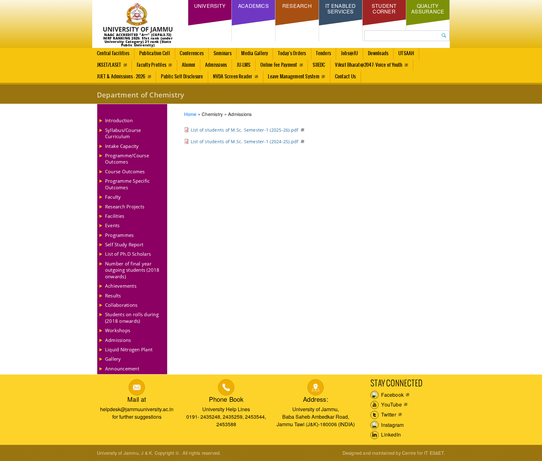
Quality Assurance (427, 8)
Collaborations (121, 305)
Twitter (388, 414)
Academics (253, 5)
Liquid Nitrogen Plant (128, 349)
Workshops (117, 330)
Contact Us (345, 76)
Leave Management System (293, 76)
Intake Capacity (122, 146)
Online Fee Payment (278, 65)
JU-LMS (243, 65)
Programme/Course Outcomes (127, 158)
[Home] (138, 18)
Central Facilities (113, 53)
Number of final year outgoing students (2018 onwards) (132, 270)
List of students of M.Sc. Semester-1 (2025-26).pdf (245, 130)
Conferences (192, 53)
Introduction (119, 120)
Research (297, 5)
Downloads (378, 53)
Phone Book (226, 399)
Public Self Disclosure (182, 76)
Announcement (122, 368)
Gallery (113, 359)
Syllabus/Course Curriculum (123, 133)
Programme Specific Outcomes (127, 184)
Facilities (114, 216)
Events (112, 225)
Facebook (392, 394)
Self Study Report (124, 244)
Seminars (222, 53)
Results (113, 295)
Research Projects (124, 206)
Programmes (119, 235)
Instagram (392, 424)
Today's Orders (292, 53)
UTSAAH (406, 53)
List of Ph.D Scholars (128, 254)
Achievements (120, 286)
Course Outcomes (125, 171)
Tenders (323, 53)
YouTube (391, 404)
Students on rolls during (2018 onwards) (132, 317)
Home (190, 114)
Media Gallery (254, 53)
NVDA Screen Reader (232, 76)
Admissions (216, 65)
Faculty (113, 197)
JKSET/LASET (109, 65)
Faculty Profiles (151, 65)
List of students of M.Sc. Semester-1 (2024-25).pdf (245, 141)
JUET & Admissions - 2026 (121, 76)
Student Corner (384, 8)
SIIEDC (319, 65)
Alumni (188, 65)
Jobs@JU (349, 53)
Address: (315, 399)
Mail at (136, 399)
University (210, 5)
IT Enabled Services (340, 8)
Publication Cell (154, 53)
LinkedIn (390, 434)
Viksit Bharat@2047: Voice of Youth (368, 65)
